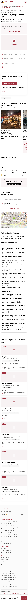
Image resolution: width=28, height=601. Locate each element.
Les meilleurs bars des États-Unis (9, 586)
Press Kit (3, 564)
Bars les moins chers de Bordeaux (9, 532)
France (7, 10)
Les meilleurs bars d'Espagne (8, 579)
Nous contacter (4, 561)
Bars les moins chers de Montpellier (9, 536)
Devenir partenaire (5, 559)
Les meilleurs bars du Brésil (7, 571)
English (9, 514)
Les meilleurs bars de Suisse (8, 575)
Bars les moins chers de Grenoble (9, 521)
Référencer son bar (5, 548)
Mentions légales (5, 563)
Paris (20, 10)
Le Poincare (11, 12)
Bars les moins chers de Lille (8, 528)
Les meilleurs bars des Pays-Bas (8, 583)
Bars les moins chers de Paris (8, 530)
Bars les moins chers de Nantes (8, 538)
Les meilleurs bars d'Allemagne (8, 577)
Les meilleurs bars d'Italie (7, 581)
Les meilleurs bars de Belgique (8, 570)
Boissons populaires (6, 543)
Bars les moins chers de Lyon (8, 523)
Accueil (2, 10)
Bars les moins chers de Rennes (8, 525)
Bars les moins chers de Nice (8, 540)
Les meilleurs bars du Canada (8, 573)
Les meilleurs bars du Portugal (8, 584)
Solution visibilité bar (6, 552)
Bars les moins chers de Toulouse (9, 534)
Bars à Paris (4, 12)
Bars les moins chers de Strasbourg (9, 527)
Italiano (15, 514)
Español (21, 514)
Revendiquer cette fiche (14, 31)
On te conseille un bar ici (15, 302)
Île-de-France (14, 10)
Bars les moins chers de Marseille (9, 541)
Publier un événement (6, 550)
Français (3, 514)
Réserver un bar (9, 83)
